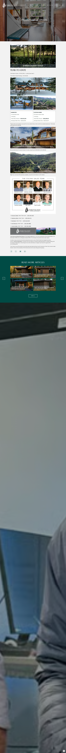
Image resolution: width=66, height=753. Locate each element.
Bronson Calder (15, 215)
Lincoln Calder (15, 226)
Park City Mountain (18, 241)
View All (33, 295)
